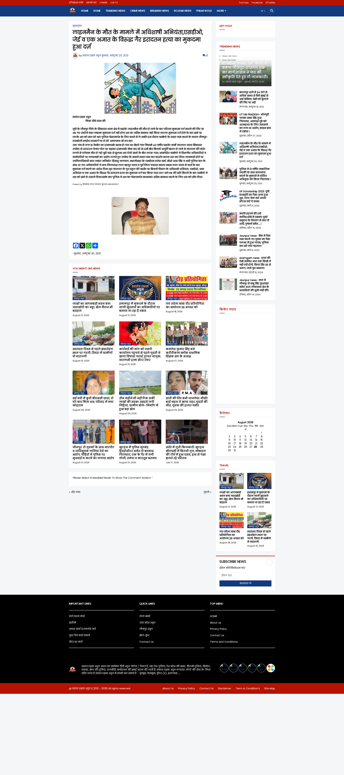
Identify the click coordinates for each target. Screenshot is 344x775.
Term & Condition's (248, 688)
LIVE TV (114, 2)
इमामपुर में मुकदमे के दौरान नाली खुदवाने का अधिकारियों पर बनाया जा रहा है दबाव (139, 307)
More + (221, 11)
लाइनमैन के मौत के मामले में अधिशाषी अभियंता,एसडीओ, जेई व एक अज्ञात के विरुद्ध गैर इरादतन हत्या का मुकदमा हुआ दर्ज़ (255, 150)
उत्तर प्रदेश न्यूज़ (147, 622)
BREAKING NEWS (159, 11)
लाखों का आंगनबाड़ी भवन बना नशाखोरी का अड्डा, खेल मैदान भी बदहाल (93, 307)
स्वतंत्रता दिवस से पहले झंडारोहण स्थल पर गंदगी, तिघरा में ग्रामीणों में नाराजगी (93, 352)
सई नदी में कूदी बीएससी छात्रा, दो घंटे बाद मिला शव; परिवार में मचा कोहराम (93, 402)
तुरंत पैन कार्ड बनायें (79, 635)
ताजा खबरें (144, 616)
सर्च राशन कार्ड (77, 616)
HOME (97, 11)
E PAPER (103, 2)
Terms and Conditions (224, 642)
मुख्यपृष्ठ (77, 26)
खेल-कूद (144, 635)
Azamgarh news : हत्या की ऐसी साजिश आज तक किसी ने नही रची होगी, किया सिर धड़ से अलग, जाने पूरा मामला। (255, 263)
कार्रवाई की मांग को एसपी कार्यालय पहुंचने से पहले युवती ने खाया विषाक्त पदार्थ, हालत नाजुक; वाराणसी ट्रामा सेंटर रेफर (140, 354)
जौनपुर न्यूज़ (146, 629)
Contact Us (146, 642)
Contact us (217, 635)
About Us (168, 688)
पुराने (206, 492)
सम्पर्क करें (91, 2)
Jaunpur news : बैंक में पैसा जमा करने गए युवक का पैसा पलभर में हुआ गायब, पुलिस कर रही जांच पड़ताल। (254, 241)
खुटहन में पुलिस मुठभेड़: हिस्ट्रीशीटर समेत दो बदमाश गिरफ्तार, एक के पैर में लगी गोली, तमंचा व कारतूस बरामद (138, 453)
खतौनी (72, 622)
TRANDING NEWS (115, 11)
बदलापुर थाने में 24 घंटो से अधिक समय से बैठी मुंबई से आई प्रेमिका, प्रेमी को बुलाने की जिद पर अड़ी (253, 97)
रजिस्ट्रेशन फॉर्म (76, 2)
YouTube (244, 2)
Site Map (269, 688)
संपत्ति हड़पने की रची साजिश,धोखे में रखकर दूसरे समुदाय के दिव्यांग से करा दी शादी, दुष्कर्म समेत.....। (254, 219)
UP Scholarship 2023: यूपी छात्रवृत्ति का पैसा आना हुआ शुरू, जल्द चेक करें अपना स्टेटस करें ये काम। (254, 196)
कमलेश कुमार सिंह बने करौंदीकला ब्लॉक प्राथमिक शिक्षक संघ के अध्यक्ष (183, 352)
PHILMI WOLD (204, 11)
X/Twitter (270, 2)
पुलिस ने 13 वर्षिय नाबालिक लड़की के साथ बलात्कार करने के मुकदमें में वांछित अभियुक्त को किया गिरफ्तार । (255, 174)
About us (215, 622)
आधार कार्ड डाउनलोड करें (82, 629)
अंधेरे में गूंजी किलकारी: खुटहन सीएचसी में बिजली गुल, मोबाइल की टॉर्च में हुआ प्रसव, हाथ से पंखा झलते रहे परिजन (186, 453)
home (84, 11)
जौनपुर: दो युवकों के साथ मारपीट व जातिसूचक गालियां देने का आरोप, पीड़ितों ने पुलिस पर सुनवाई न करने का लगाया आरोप (93, 453)
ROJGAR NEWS (182, 11)
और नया (75, 492)
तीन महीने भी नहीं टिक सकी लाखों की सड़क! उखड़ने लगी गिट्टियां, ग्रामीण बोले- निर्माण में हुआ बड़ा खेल (138, 404)
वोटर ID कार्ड (76, 642)
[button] (263, 11)
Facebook (257, 2)
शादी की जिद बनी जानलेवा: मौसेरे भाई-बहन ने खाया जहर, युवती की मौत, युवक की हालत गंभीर (187, 402)
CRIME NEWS (137, 11)
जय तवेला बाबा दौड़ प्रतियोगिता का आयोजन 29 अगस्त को (185, 305)
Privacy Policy (218, 629)
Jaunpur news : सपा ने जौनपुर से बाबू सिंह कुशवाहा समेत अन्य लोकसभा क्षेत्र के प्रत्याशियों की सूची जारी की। (254, 285)
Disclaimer (224, 688)
